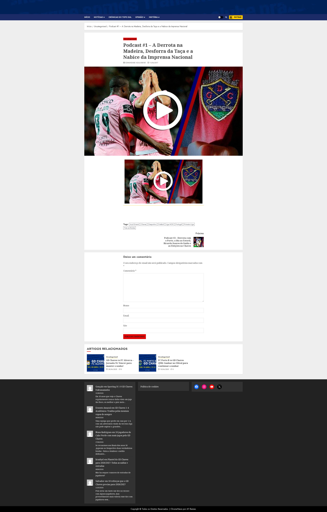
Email (126, 315)
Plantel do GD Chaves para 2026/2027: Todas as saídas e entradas (112, 462)
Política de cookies (150, 386)
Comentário (129, 270)
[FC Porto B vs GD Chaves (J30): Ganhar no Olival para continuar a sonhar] (147, 363)
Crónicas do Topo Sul (120, 17)
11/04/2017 (154, 63)
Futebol (161, 224)
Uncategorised (130, 39)
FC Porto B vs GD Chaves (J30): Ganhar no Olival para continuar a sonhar (173, 363)
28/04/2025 (112, 369)
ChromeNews (176, 509)
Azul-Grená (134, 224)
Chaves (143, 224)
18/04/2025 (164, 369)
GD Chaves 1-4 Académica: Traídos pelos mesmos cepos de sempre (112, 411)
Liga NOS (169, 224)
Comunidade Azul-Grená (135, 63)
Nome (126, 305)
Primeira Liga (189, 224)
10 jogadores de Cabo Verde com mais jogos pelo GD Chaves (113, 435)
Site (125, 325)
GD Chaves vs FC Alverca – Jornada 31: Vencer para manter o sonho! (120, 363)
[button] (226, 17)
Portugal (179, 224)
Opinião (139, 17)
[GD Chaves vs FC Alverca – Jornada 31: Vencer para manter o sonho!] (95, 363)
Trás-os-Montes (129, 228)
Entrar (237, 17)
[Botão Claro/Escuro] (220, 17)
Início (87, 17)
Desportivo (152, 224)
